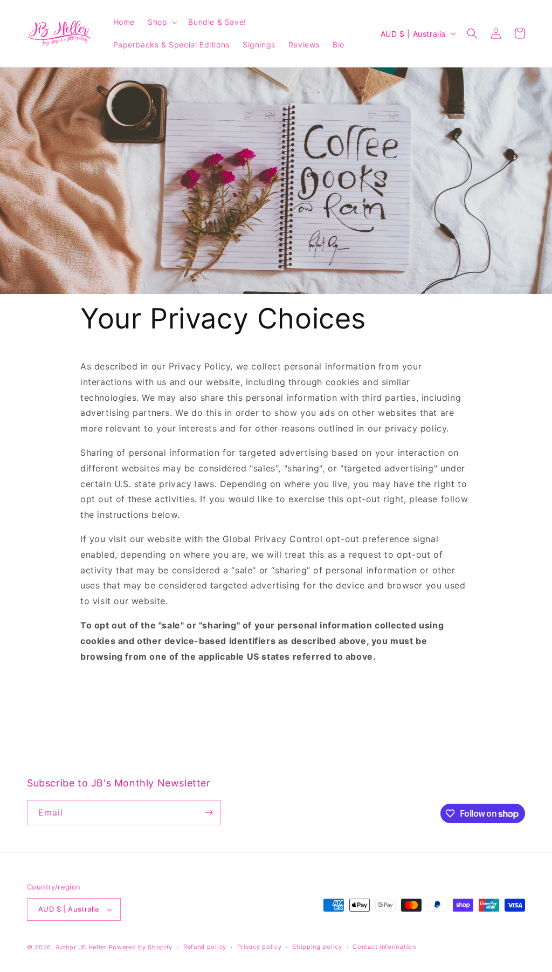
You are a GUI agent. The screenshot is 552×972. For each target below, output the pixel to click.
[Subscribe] (208, 812)
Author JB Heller (81, 947)
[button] (161, 22)
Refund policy (204, 946)
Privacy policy (259, 946)
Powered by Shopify (141, 947)
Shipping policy (317, 946)
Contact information (384, 946)
